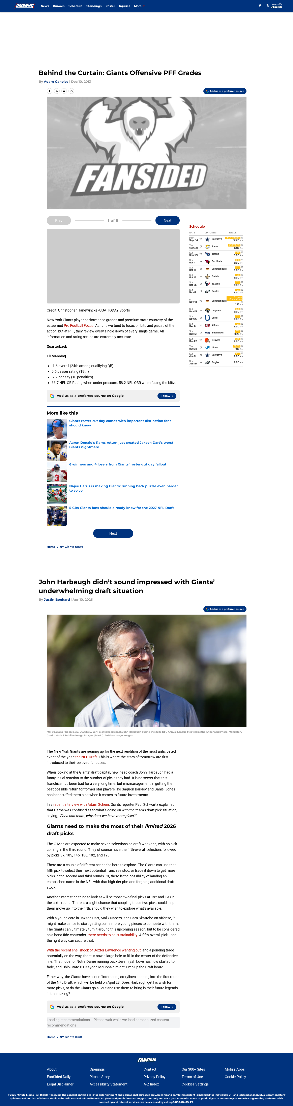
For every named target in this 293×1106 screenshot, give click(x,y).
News (45, 6)
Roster (110, 6)
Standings (93, 6)
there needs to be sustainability (112, 935)
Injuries (124, 6)
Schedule (75, 6)
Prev (58, 220)
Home (51, 547)
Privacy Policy (155, 1077)
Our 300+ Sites (193, 1069)
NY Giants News (71, 547)
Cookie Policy (235, 1077)
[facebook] (260, 5)
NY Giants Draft (71, 1037)
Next (167, 220)
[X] (268, 5)
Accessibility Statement (108, 1084)
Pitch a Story (100, 1077)
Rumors (58, 6)
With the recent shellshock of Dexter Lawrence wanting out (94, 950)
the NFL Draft (86, 757)
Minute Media (25, 1094)
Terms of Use (192, 1077)
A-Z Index (151, 1084)
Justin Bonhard (57, 599)
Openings (97, 1069)
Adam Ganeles (56, 82)
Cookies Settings (195, 1084)
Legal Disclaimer (60, 1084)
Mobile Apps (235, 1069)
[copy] (71, 91)
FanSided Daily (59, 1077)
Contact (150, 1069)
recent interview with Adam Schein (81, 804)
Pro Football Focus (78, 325)
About (52, 1069)
